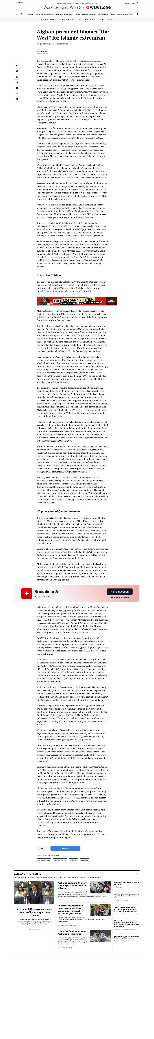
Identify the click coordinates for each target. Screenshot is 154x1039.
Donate (110, 19)
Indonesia (43, 877)
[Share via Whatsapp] (17, 76)
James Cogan (42, 51)
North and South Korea (71, 877)
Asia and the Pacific (44, 860)
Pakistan (82, 877)
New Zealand (58, 877)
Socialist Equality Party (67, 19)
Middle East (73, 860)
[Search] (137, 15)
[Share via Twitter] (17, 71)
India (37, 877)
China (32, 877)
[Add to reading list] (17, 99)
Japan (50, 877)
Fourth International (48, 19)
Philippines (90, 877)
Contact (126, 3)
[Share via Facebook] (17, 65)
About (133, 3)
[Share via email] (17, 88)
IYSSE (80, 19)
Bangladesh (25, 877)
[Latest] (21, 15)
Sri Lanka (98, 877)
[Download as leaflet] (17, 93)
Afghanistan (84, 860)
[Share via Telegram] (17, 82)
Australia (17, 877)
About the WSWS (90, 19)
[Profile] (137, 3)
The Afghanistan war (60, 860)
